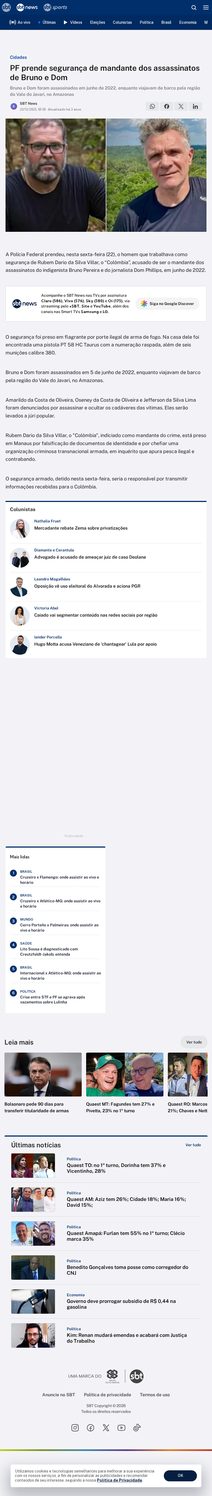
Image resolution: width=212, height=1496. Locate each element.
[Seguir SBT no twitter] (106, 1427)
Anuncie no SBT (58, 1394)
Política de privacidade (107, 1394)
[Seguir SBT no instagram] (75, 1427)
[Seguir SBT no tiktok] (136, 1427)
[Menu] (206, 7)
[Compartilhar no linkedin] (195, 106)
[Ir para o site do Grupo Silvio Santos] (96, 1376)
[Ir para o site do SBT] (137, 1376)
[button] (43, 1088)
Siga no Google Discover (172, 303)
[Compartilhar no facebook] (166, 106)
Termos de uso (155, 1394)
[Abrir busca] (193, 7)
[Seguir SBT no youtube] (121, 1427)
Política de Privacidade (119, 1480)
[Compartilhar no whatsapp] (152, 106)
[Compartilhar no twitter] (181, 106)
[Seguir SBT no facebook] (90, 1427)
